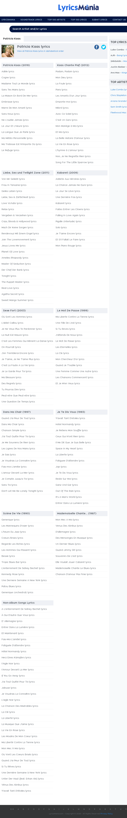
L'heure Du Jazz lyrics (14, 532)
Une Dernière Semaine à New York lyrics (24, 773)
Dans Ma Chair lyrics (13, 424)
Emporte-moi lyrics (66, 102)
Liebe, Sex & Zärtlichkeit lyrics (18, 197)
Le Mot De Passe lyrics (68, 341)
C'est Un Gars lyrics (66, 120)
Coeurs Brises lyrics (12, 538)
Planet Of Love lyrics (13, 252)
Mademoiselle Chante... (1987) (76, 513)
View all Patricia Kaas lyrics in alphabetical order (40, 51)
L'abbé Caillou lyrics (12, 323)
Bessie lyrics (8, 556)
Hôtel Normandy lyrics (14, 652)
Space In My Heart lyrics (69, 449)
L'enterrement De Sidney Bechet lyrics (23, 568)
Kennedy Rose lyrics (13, 574)
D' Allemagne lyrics (12, 621)
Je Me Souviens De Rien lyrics (18, 443)
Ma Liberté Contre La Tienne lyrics (21, 742)
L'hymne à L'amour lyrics (69, 150)
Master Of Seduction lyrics (16, 264)
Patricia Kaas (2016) (16, 65)
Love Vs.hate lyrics (12, 203)
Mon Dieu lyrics (64, 78)
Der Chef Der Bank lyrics (15, 270)
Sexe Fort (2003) (14, 310)
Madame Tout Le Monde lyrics (18, 84)
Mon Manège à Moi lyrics (69, 126)
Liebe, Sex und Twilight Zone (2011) (26, 173)
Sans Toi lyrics (9, 485)
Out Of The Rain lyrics (68, 491)
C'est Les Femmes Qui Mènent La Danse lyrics (27, 341)
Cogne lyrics (8, 78)
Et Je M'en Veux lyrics (68, 384)
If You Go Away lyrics (13, 676)
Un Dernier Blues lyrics (68, 544)
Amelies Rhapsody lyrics (15, 258)
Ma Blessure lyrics (11, 377)
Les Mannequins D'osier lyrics (18, 526)
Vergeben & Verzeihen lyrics (17, 215)
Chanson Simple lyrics (14, 430)
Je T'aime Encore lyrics (68, 234)
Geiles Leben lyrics (12, 191)
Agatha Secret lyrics (13, 294)
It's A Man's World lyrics (69, 497)
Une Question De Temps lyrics (18, 402)
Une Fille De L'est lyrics (68, 323)
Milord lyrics (62, 108)
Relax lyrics (8, 209)
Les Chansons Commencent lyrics (74, 377)
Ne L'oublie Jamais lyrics (15, 120)
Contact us (119, 20)
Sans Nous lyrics (11, 114)
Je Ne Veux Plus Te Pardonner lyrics (22, 329)
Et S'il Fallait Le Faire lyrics (70, 240)
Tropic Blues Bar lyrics (14, 562)
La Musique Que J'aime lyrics (18, 724)
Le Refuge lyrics (10, 150)
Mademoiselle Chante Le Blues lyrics (76, 568)
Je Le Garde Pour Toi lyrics (16, 371)
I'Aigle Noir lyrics (11, 664)
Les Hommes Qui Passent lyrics (19, 550)
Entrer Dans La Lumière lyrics (18, 627)
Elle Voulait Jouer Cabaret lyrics (73, 562)
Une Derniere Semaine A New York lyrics (24, 580)
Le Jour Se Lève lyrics (68, 191)
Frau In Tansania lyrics (14, 185)
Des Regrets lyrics (11, 384)
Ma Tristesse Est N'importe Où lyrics (22, 144)
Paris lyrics (61, 90)
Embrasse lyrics (10, 102)
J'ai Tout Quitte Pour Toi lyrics (18, 436)
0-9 (12, 809)
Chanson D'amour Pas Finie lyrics (74, 574)
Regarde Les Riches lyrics (16, 544)
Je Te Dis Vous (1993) (71, 412)
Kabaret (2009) (67, 173)
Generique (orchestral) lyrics (17, 592)
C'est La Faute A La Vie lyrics (18, 365)
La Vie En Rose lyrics (67, 144)
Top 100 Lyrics (79, 20)
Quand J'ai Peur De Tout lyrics (18, 418)
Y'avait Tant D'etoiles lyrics (70, 418)
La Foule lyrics (63, 84)
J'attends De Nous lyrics (69, 335)
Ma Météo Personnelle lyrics (17, 138)
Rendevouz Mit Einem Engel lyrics (20, 234)
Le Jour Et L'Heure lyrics (15, 126)
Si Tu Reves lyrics (65, 329)
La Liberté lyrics (10, 718)
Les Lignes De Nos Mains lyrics (18, 449)
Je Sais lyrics (9, 455)
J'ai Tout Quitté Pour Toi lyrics (18, 682)
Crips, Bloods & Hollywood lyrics (19, 221)
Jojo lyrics (61, 467)
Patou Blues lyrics (11, 586)
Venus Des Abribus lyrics (69, 526)
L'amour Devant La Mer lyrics (18, 473)
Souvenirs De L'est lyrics (69, 556)
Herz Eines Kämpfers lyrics (16, 658)
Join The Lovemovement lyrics (19, 240)
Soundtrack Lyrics (31, 20)
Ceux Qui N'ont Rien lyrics (70, 436)
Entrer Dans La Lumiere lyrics (72, 503)
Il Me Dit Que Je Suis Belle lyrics (73, 443)
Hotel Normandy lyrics (68, 424)
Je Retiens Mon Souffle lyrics (72, 430)
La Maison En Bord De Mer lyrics (19, 96)
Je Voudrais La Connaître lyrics (19, 694)
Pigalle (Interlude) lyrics (68, 221)
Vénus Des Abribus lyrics (15, 785)
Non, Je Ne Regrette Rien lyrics (73, 156)
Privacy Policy (107, 814)
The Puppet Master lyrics (15, 282)
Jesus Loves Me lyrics (13, 246)
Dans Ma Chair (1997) (17, 412)
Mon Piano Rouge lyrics (68, 246)
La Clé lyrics (8, 712)
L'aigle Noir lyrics (11, 700)
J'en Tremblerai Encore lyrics (18, 353)
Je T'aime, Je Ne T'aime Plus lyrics (20, 359)
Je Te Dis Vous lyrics (67, 473)
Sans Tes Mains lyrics (13, 90)
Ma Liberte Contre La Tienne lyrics (75, 317)
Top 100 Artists (56, 20)
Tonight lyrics (9, 276)
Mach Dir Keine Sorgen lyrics (17, 228)
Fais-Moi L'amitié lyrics (14, 639)
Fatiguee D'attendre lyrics (70, 461)
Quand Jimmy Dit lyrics (68, 550)
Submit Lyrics (99, 20)
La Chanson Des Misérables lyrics (20, 706)
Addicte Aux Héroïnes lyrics (71, 179)
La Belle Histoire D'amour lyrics (73, 138)
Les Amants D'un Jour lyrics (71, 96)
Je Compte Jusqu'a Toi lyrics (17, 479)
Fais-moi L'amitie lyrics (14, 467)
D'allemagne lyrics (65, 532)
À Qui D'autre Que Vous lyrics (18, 615)
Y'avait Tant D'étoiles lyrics (16, 791)
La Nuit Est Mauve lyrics (15, 335)
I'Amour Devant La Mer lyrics (18, 670)
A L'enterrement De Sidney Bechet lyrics (24, 609)
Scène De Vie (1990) (16, 513)
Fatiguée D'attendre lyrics (16, 645)
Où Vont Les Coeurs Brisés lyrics (20, 755)
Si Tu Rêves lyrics (11, 767)
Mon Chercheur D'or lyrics (70, 359)
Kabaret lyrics (63, 203)
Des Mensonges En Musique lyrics (74, 538)
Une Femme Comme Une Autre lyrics (77, 371)
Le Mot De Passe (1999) (72, 310)
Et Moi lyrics (62, 132)
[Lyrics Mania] (80, 8)
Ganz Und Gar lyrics (67, 485)
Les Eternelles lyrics (66, 347)
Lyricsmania (8, 20)
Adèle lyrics (8, 72)
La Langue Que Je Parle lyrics (18, 132)
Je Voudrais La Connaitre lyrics (19, 461)
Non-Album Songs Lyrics (19, 603)
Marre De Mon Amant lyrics (17, 108)
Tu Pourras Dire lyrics (13, 390)
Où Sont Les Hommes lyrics (17, 317)
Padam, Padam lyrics (67, 72)
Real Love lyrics (10, 288)
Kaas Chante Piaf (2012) (73, 65)
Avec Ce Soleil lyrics (67, 114)
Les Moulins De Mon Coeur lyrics (19, 736)
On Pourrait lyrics (11, 347)
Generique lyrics (10, 520)
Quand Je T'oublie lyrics (69, 365)
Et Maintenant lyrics (13, 633)
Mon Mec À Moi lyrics (13, 748)
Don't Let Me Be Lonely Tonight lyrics (22, 491)
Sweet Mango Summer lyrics (17, 300)
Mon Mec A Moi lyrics (67, 520)
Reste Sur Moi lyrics (66, 479)
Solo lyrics (61, 228)
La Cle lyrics (62, 353)
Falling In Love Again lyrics (70, 215)
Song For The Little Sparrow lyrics (74, 162)
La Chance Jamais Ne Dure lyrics (74, 185)
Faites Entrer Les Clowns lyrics (73, 209)
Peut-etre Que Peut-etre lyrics (18, 396)
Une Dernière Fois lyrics (69, 197)
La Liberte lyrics (64, 455)
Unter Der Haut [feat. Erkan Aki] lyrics (23, 779)
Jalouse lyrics (9, 688)
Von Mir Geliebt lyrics (13, 179)
